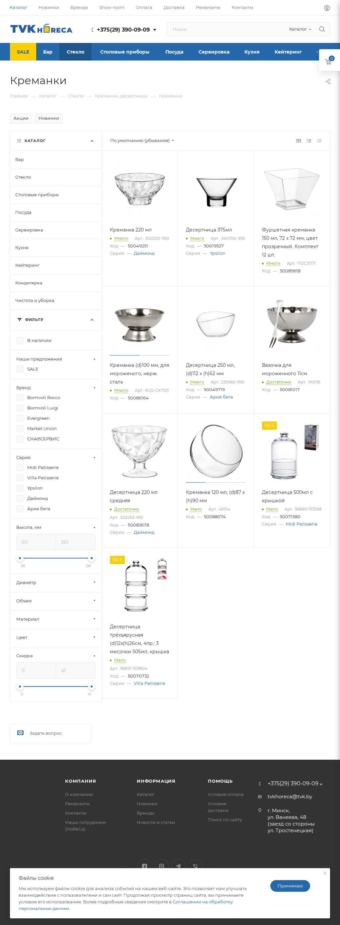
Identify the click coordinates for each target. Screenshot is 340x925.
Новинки (49, 118)
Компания (80, 781)
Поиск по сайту (225, 819)
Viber (195, 866)
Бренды (145, 813)
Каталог (145, 794)
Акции (21, 118)
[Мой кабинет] (327, 9)
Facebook (144, 866)
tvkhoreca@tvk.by (290, 796)
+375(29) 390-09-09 (123, 30)
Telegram (178, 866)
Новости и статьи (156, 822)
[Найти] (322, 29)
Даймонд (144, 253)
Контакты (75, 813)
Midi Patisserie (301, 524)
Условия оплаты (226, 794)
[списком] (308, 140)
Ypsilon (217, 253)
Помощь (220, 781)
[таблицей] (319, 140)
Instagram (161, 866)
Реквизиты (77, 803)
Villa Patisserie (149, 683)
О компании (79, 794)
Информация (156, 781)
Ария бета (221, 396)
